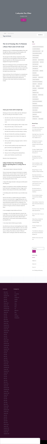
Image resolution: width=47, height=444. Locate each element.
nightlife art (40, 94)
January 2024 (6, 323)
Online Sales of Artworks (37, 101)
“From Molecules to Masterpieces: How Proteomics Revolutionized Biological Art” (37, 233)
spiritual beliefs (36, 116)
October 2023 (6, 328)
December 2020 (6, 387)
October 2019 (6, 411)
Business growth (36, 75)
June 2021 (5, 376)
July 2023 (5, 334)
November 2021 (6, 367)
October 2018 (6, 431)
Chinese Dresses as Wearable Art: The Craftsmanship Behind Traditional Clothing (37, 221)
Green (16, 303)
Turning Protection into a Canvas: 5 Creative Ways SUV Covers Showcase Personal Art (38, 183)
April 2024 (5, 317)
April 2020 (5, 402)
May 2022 (5, 356)
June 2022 (5, 354)
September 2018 (6, 433)
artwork (41, 70)
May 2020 (5, 400)
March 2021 (6, 382)
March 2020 (6, 404)
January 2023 (6, 341)
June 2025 (5, 299)
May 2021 (5, 378)
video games (41, 118)
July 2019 (5, 415)
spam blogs (35, 114)
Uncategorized (17, 317)
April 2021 (5, 380)
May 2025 (5, 301)
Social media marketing (37, 112)
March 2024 (6, 319)
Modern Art (16, 310)
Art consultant (35, 64)
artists (40, 66)
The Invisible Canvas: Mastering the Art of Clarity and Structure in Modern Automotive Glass (38, 129)
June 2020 (5, 398)
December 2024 (6, 306)
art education (35, 66)
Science (16, 314)
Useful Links (34, 255)
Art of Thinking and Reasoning (37, 270)
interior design (40, 88)
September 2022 (6, 349)
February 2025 (6, 303)
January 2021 (6, 385)
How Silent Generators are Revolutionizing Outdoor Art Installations (37, 190)
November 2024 (6, 308)
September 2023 (6, 330)
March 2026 (6, 292)
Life (15, 308)
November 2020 (6, 389)
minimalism (35, 94)
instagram (34, 88)
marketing (35, 90)
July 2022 (5, 352)
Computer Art (17, 297)
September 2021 (6, 371)
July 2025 (5, 297)
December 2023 (6, 325)
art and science (35, 57)
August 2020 (6, 395)
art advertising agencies (37, 53)
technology (35, 118)
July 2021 (5, 374)
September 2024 (6, 310)
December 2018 (6, 428)
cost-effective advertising (37, 81)
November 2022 (6, 345)
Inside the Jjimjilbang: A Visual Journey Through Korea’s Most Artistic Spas (37, 165)
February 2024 (6, 321)
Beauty (16, 295)
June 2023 (5, 336)
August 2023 (6, 332)
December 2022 (6, 343)
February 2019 (6, 424)
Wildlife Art (34, 260)
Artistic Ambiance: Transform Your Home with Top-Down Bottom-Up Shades (38, 204)
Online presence (35, 99)
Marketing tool (35, 92)
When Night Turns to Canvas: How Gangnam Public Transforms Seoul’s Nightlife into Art (38, 136)
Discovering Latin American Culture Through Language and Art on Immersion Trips (38, 177)
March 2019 (6, 422)
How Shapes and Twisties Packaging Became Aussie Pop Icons (37, 158)
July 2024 (5, 314)
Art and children (36, 55)
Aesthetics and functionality (38, 46)
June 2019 (5, 417)
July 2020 (5, 396)
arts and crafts (35, 70)
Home (16, 306)
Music (16, 312)
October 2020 (6, 391)
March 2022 (6, 360)
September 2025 (6, 295)
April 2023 (5, 338)
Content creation (36, 79)
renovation (35, 103)
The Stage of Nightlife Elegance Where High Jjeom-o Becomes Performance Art (37, 151)
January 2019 (6, 426)
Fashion (16, 301)
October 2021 (6, 369)
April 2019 (5, 420)
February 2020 (6, 406)
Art (15, 292)
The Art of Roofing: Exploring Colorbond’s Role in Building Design (37, 197)
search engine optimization (37, 105)
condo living (40, 77)
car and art (35, 77)
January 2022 (6, 363)
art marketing (35, 68)
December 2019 (6, 409)
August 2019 (6, 413)
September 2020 (6, 393)
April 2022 (5, 358)
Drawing (16, 299)
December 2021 (6, 365)
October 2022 (6, 347)
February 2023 (6, 339)
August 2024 (6, 312)
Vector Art (34, 267)
